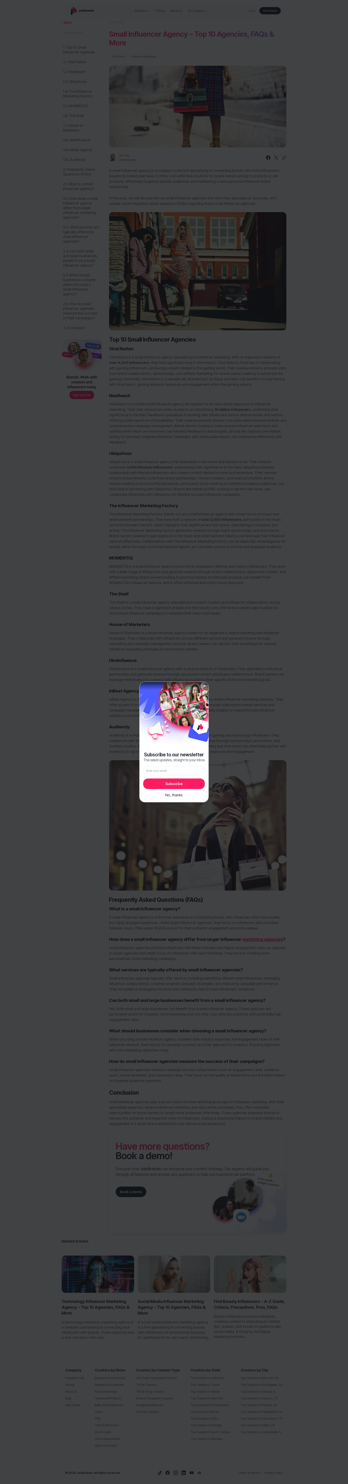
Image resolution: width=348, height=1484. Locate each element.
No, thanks (174, 795)
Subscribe (174, 784)
